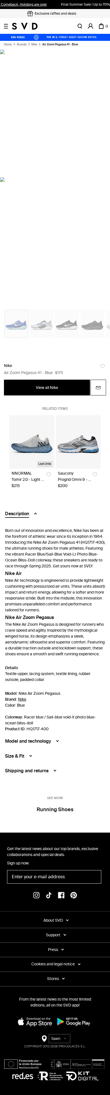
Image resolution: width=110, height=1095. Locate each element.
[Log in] (90, 26)
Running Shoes (55, 809)
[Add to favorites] (102, 366)
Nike (34, 44)
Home (8, 44)
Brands (22, 44)
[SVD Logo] (25, 26)
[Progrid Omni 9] (78, 441)
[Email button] (98, 387)
